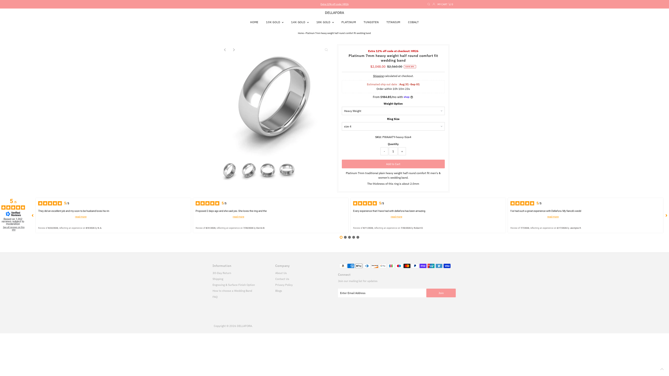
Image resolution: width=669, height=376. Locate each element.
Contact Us (282, 279)
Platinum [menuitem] (348, 22)
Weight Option (393, 103)
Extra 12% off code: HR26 (335, 4)
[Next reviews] (666, 215)
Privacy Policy (284, 285)
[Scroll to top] (662, 369)
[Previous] (225, 50)
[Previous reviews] (32, 215)
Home (301, 33)
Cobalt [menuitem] (413, 22)
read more (81, 216)
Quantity (393, 144)
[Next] (233, 50)
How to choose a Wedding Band (232, 290)
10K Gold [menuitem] (273, 22)
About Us (281, 273)
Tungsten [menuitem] (371, 22)
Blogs (278, 290)
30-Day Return (222, 273)
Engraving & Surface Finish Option (234, 285)
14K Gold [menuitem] (298, 22)
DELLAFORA (334, 12)
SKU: (378, 137)
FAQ (215, 297)
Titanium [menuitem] (393, 22)
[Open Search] (428, 4)
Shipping (378, 76)
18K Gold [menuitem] (323, 22)
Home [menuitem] (254, 22)
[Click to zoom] (326, 50)
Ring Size (393, 119)
